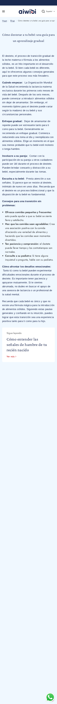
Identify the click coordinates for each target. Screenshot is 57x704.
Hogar (4, 20)
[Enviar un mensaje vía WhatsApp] (50, 697)
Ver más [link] (10, 356)
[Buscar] (41, 11)
